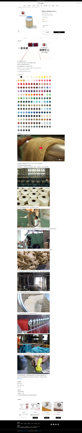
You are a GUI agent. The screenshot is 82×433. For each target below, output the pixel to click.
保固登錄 (18, 423)
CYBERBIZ (39, 430)
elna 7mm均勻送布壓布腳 (46, 414)
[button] (39, 20)
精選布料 (38, 5)
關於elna (39, 423)
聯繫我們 (35, 423)
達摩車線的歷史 (19, 378)
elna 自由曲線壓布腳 (57, 414)
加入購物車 (47, 32)
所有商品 (25, 5)
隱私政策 (25, 423)
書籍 (41, 5)
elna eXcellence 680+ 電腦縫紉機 (23, 414)
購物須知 (22, 423)
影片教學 (32, 423)
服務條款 (29, 423)
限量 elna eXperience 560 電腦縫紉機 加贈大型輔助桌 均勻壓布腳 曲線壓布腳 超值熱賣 (35, 414)
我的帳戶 (57, 5)
